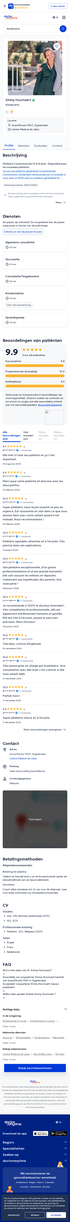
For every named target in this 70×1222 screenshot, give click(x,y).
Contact (57, 145)
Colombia (49, 1182)
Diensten (23, 145)
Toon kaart (35, 819)
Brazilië (46, 1186)
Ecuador (24, 1186)
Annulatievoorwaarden (45, 892)
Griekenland (22, 1182)
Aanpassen (14, 1215)
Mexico (40, 1182)
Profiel (9, 145)
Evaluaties (40, 145)
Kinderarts (12, 104)
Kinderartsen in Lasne (42, 1020)
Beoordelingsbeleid (50, 404)
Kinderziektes (42, 1037)
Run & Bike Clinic (42, 1054)
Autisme (8, 1037)
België (32, 1182)
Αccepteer (56, 1215)
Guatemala (35, 1186)
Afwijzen (35, 1215)
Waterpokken (23, 1037)
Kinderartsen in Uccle (15, 1020)
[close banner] (4, 6)
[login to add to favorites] (56, 46)
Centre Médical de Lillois (16, 1054)
